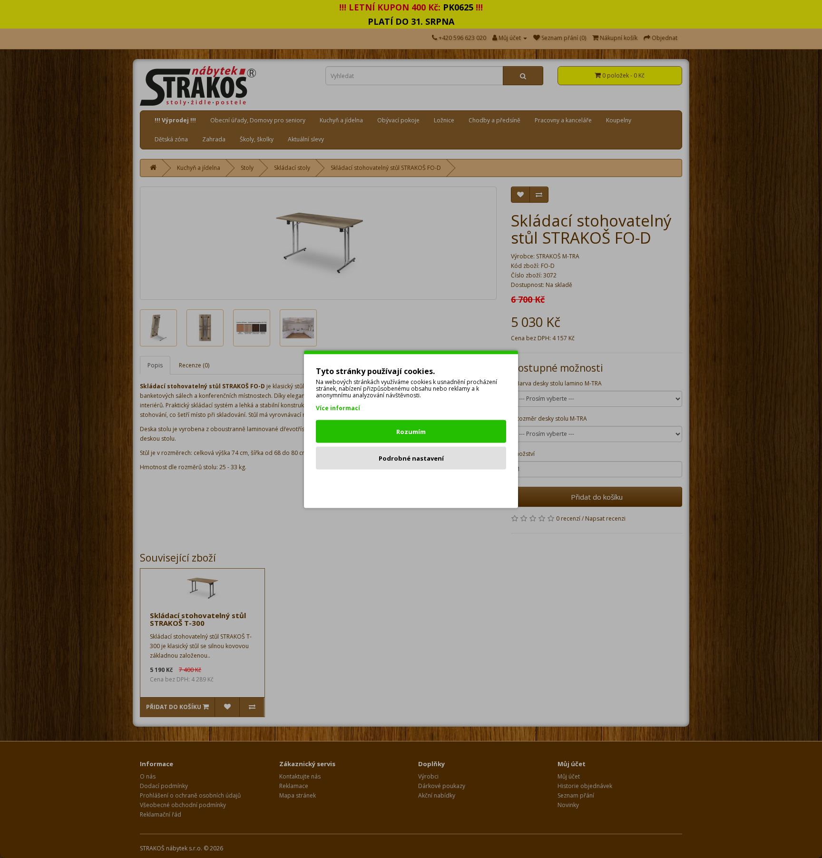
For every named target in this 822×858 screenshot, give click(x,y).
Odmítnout (411, 484)
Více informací (338, 408)
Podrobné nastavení (411, 458)
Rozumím (411, 431)
